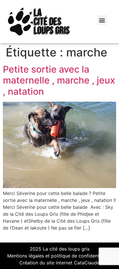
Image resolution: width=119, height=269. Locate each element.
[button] (102, 20)
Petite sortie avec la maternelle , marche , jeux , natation (59, 80)
